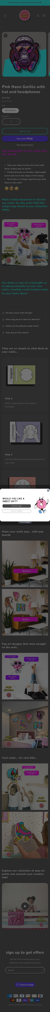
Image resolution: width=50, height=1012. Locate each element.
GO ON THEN (17, 506)
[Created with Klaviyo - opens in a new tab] (25, 522)
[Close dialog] (48, 490)
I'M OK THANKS (17, 511)
